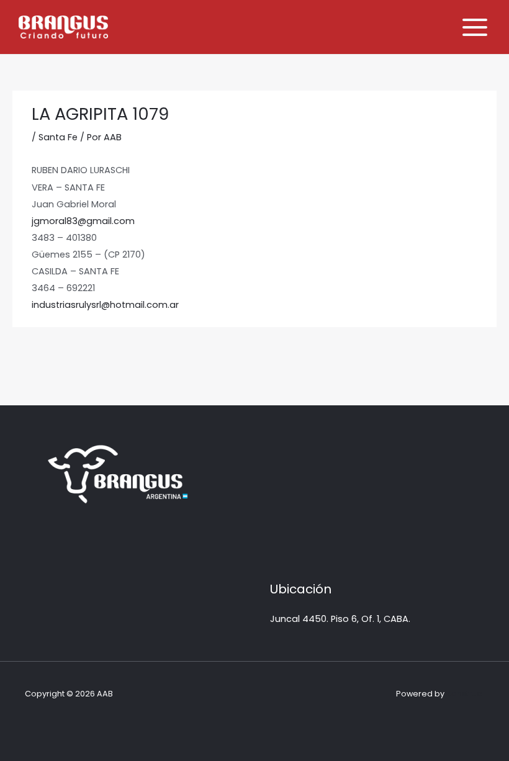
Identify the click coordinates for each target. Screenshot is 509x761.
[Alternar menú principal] (475, 27)
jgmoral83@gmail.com (83, 221)
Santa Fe (58, 137)
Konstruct (465, 693)
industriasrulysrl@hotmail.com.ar (105, 305)
